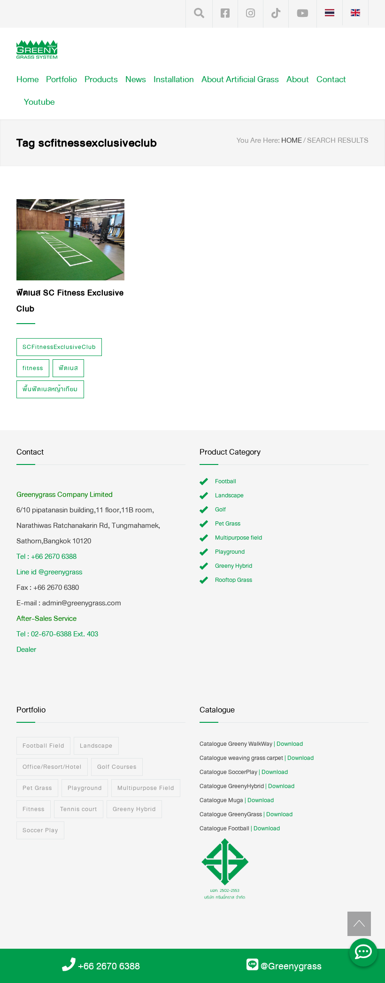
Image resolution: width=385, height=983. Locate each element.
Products (101, 79)
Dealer (26, 649)
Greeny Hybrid (233, 566)
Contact (331, 79)
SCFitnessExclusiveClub (59, 347)
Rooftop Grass (233, 580)
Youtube (39, 102)
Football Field (43, 746)
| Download (288, 744)
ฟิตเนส (68, 368)
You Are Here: (258, 140)
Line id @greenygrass (49, 572)
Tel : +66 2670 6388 (46, 556)
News (135, 79)
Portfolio (61, 79)
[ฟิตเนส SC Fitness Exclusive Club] (70, 239)
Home (27, 79)
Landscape (229, 495)
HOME (291, 140)
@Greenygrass (291, 966)
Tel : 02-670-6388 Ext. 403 (57, 634)
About (297, 79)
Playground (230, 552)
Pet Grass (227, 523)
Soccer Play (40, 830)
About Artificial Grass (240, 79)
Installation (174, 79)
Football (225, 481)
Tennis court (78, 809)
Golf (220, 509)
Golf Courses (117, 767)
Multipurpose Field (145, 788)
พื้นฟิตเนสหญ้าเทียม (50, 389)
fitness (33, 368)
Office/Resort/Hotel (52, 767)
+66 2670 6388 (109, 966)
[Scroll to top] (359, 924)
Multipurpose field (238, 537)
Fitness (34, 809)
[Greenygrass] (36, 49)
